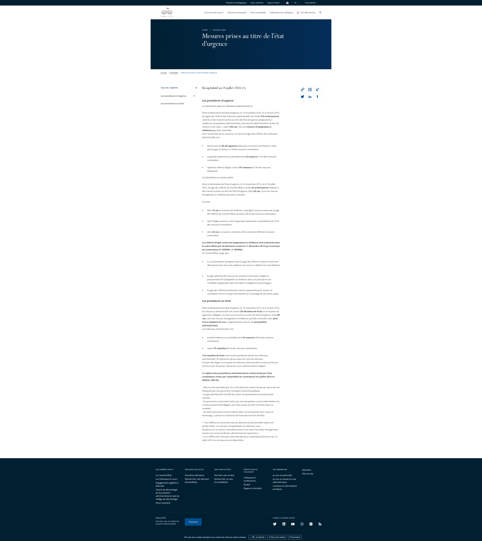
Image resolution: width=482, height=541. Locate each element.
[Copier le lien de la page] (302, 89)
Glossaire (306, 469)
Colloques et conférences (250, 479)
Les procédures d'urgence (173, 95)
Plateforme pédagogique (236, 3)
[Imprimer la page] (310, 89)
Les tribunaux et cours (166, 479)
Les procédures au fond (172, 103)
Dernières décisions (194, 475)
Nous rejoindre (163, 502)
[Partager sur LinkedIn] (310, 96)
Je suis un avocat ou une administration (284, 481)
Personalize (295, 537)
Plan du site (307, 473)
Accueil (164, 72)
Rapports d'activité (253, 488)
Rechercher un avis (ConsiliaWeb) (223, 481)
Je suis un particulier (282, 475)
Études (247, 484)
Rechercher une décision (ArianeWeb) (197, 481)
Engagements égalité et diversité (167, 484)
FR (295, 3)
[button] (214, 12)
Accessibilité (310, 3)
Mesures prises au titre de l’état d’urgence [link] (199, 72)
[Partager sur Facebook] (317, 96)
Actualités (174, 72)
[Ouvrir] (194, 96)
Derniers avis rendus (224, 475)
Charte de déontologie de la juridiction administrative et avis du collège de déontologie (167, 494)
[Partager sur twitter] (302, 96)
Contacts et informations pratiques (285, 487)
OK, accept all (257, 537)
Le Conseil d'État (164, 475)
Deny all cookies (277, 537)
